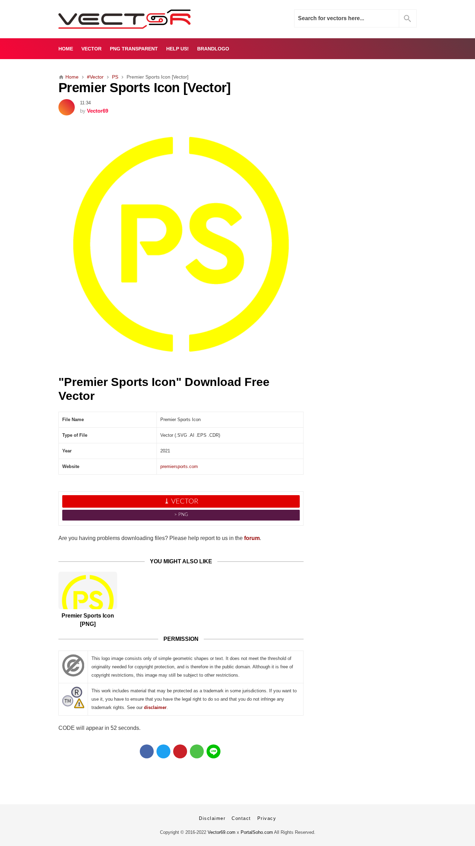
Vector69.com (221, 832)
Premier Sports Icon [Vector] (144, 87)
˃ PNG (181, 515)
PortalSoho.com (257, 832)
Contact (241, 818)
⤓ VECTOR (181, 501)
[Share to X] (163, 751)
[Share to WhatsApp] (197, 751)
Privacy (266, 818)
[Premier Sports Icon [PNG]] (87, 591)
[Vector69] (146, 19)
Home (65, 48)
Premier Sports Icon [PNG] (88, 620)
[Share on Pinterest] (180, 751)
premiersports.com (179, 466)
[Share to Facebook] (147, 751)
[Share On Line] (213, 751)
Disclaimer (212, 818)
